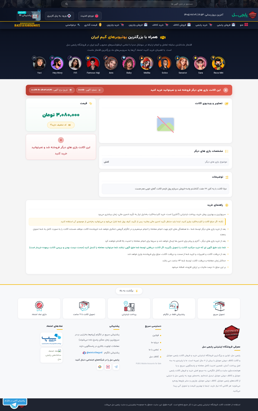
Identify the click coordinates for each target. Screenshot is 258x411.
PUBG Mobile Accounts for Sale (148, 363)
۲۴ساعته (22, 12)
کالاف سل (154, 356)
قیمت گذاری (90, 25)
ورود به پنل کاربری (57, 16)
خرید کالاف (158, 25)
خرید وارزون (113, 25)
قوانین (156, 335)
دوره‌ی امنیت (87, 16)
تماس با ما (154, 349)
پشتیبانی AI (28, 16)
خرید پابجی (201, 25)
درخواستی (71, 25)
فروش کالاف (179, 25)
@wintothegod (95, 352)
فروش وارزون (136, 25)
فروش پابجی (223, 25)
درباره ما (155, 342)
